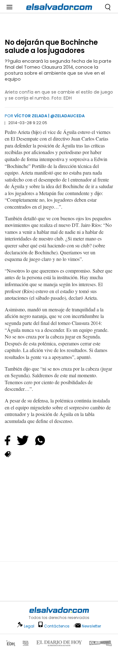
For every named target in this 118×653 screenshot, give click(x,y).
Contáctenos (57, 626)
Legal (29, 626)
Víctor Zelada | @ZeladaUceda (49, 116)
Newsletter (91, 626)
